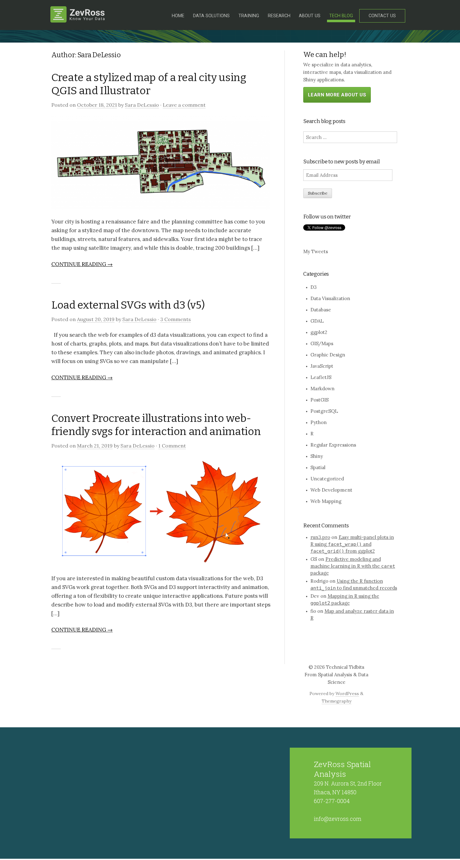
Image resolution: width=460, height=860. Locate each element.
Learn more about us (337, 95)
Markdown (322, 389)
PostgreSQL (324, 411)
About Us (309, 15)
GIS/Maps (321, 343)
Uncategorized (327, 479)
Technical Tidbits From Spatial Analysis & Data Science (336, 674)
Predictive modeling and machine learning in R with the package (352, 566)
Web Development (331, 490)
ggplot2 (318, 332)
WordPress (347, 693)
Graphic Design (327, 355)
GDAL (317, 321)
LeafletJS (320, 377)
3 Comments (175, 319)
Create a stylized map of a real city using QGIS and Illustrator (148, 84)
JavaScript (321, 366)
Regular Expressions (333, 445)
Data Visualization (330, 298)
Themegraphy (336, 701)
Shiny (316, 456)
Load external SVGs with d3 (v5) (128, 305)
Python (318, 422)
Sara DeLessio (142, 105)
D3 (313, 287)
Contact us (382, 15)
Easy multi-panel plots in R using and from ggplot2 (352, 544)
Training (248, 15)
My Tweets (315, 251)
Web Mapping (325, 501)
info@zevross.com (337, 818)
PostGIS (319, 400)
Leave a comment (184, 105)
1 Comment (172, 446)
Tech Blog (341, 15)
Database (320, 310)
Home (178, 15)
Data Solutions (211, 15)
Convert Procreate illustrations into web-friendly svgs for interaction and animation (156, 425)
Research (279, 15)
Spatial (317, 467)
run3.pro (320, 537)
